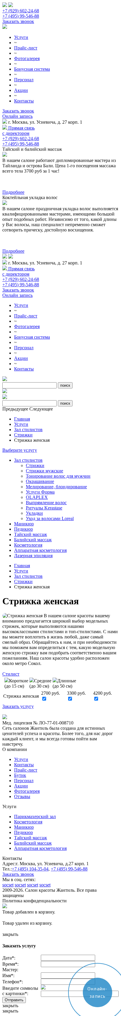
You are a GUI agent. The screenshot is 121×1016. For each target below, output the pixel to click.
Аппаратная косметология (40, 550)
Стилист (10, 673)
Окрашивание (40, 481)
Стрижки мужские (44, 470)
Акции (21, 90)
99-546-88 (69, 868)
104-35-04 (30, 868)
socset (8, 884)
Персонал (23, 79)
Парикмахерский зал (35, 816)
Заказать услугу (18, 706)
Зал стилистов (28, 429)
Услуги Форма (40, 491)
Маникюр (24, 523)
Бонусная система (32, 69)
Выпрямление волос (46, 502)
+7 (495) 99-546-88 (20, 16)
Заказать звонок (18, 21)
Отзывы (22, 796)
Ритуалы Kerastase (44, 507)
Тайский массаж (30, 534)
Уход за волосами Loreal (50, 518)
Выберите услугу (19, 450)
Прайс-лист (25, 47)
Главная (22, 418)
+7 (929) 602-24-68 (20, 10)
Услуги (21, 37)
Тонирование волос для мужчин (58, 476)
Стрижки (23, 434)
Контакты (24, 100)
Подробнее (13, 192)
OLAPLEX (37, 497)
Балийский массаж (33, 539)
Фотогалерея (27, 58)
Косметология (28, 544)
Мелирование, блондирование (56, 486)
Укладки (34, 513)
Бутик (20, 775)
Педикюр (23, 529)
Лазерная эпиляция (33, 555)
